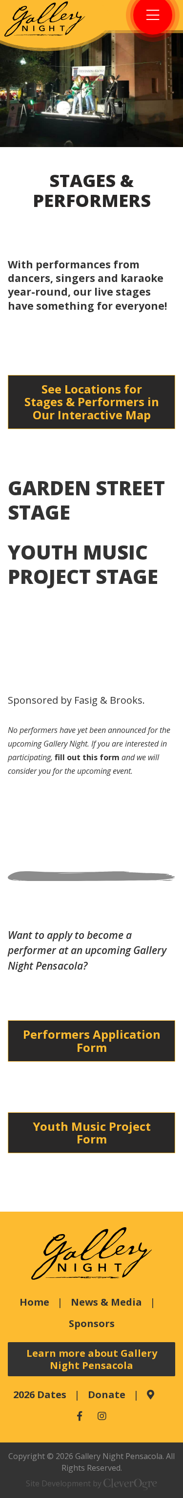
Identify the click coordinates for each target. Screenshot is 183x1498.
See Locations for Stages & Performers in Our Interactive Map (91, 402)
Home (34, 1302)
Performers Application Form (92, 1040)
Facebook (79, 1416)
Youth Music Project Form (92, 1132)
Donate (106, 1394)
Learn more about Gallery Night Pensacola (91, 1359)
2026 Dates (39, 1394)
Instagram (102, 1416)
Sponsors (92, 1323)
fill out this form (87, 757)
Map (150, 1394)
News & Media (106, 1302)
